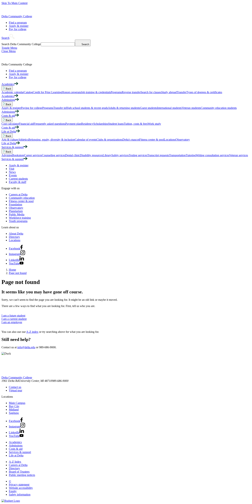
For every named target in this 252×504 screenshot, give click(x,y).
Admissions (16, 445)
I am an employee (11, 322)
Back (8, 88)
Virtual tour (15, 390)
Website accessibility (21, 487)
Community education (22, 197)
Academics (15, 442)
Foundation (15, 204)
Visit (11, 168)
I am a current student (14, 318)
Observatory (16, 207)
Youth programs (18, 221)
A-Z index (32, 331)
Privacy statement (19, 484)
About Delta (16, 233)
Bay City (14, 406)
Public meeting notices (22, 475)
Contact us (15, 387)
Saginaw (14, 412)
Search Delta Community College (21, 44)
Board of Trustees (19, 471)
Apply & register (18, 25)
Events (13, 175)
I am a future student (13, 315)
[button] (8, 37)
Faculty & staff (17, 182)
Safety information (19, 494)
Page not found (18, 273)
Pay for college (17, 29)
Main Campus (17, 402)
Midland (14, 409)
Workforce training (20, 217)
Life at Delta (16, 455)
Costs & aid (16, 448)
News (12, 172)
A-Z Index (15, 461)
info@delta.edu (26, 347)
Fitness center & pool (21, 201)
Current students (18, 178)
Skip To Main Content (14, 3)
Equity (13, 491)
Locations (14, 240)
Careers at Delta (18, 194)
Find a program (18, 22)
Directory (14, 236)
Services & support (20, 452)
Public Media (16, 214)
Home (12, 269)
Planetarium (16, 211)
